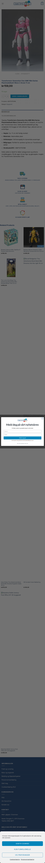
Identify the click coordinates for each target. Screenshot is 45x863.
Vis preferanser (22, 855)
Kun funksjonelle (22, 849)
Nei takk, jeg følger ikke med (22, 443)
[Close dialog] (42, 418)
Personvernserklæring (27, 859)
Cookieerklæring (15, 859)
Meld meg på (22, 438)
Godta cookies (22, 844)
